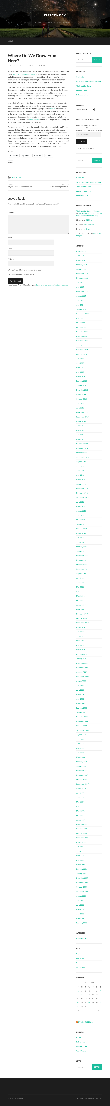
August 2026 (81, 251)
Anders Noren (91, 1098)
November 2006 (82, 829)
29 (78, 1007)
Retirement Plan (82, 95)
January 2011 (81, 605)
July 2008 (79, 739)
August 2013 (81, 511)
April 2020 (80, 372)
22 (78, 1003)
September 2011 (82, 569)
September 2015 (82, 497)
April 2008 (80, 753)
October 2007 (81, 779)
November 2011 (82, 560)
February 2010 (81, 654)
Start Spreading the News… (59, 185)
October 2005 (81, 887)
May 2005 (80, 909)
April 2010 (80, 645)
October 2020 (81, 354)
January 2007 (81, 820)
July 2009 (79, 685)
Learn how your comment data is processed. (52, 285)
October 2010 (81, 618)
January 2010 (81, 659)
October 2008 (81, 726)
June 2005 (80, 905)
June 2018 (80, 408)
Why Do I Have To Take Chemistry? (20, 185)
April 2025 (80, 287)
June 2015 (80, 502)
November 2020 (82, 350)
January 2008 (81, 766)
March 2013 (80, 520)
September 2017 (82, 417)
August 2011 (81, 573)
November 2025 (82, 278)
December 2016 (82, 444)
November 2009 (82, 667)
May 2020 (80, 367)
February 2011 (81, 600)
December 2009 (82, 663)
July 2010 (79, 632)
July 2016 (79, 466)
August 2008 (81, 735)
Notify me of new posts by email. (22, 275)
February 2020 (81, 381)
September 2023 (82, 314)
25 (89, 1003)
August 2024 (81, 296)
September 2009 (82, 676)
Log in (78, 954)
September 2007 (82, 784)
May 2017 (80, 430)
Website (11, 259)
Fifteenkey (55, 15)
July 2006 (79, 847)
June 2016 (80, 470)
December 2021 (82, 336)
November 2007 (82, 775)
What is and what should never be (88, 81)
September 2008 (82, 730)
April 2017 (80, 435)
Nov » (99, 1011)
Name (10, 237)
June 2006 (80, 851)
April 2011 (80, 591)
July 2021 (79, 345)
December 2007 (82, 771)
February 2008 (81, 762)
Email (10, 248)
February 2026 (81, 265)
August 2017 (81, 421)
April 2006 (80, 860)
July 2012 (79, 538)
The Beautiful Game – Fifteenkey (88, 211)
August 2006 (81, 842)
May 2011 (80, 587)
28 (100, 1003)
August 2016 (81, 462)
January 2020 (81, 385)
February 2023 (81, 327)
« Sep (79, 1011)
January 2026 (81, 269)
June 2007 (80, 797)
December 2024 (82, 291)
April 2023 (80, 318)
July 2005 (79, 900)
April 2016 (80, 475)
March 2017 (80, 439)
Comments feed (82, 963)
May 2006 (80, 856)
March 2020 (80, 376)
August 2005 (81, 896)
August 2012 (81, 533)
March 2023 (80, 323)
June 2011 (80, 582)
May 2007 (80, 802)
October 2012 (81, 529)
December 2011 (82, 555)
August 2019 (81, 394)
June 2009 (80, 690)
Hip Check (86, 229)
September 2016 (82, 457)
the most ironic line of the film (24, 74)
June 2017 (80, 426)
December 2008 (82, 717)
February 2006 (81, 869)
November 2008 (82, 721)
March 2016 (80, 479)
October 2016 (81, 453)
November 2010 (82, 614)
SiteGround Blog (85, 1022)
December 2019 (82, 390)
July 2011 (79, 578)
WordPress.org (81, 967)
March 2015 (80, 506)
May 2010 (80, 641)
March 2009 (80, 703)
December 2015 (82, 488)
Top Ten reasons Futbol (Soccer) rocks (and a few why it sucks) (89, 214)
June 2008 (80, 744)
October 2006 (81, 833)
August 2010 (81, 627)
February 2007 (81, 815)
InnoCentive (34, 119)
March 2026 (80, 260)
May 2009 (80, 694)
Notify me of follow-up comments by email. (26, 270)
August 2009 (81, 681)
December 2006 (82, 824)
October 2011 (81, 564)
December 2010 (82, 609)
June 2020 (80, 363)
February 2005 (81, 923)
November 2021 (82, 341)
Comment (12, 212)
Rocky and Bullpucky (84, 90)
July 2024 (79, 300)
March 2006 (80, 864)
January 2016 (81, 484)
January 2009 (81, 712)
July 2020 (79, 358)
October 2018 (81, 399)
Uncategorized (16, 177)
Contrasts (80, 77)
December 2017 (82, 412)
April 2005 (80, 914)
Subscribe (81, 141)
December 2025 (82, 273)
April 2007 (80, 806)
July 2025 (79, 282)
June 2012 (80, 542)
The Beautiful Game (83, 86)
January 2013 (81, 524)
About (10, 41)
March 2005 (80, 918)
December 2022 (82, 332)
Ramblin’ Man (89, 224)
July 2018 (79, 403)
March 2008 (80, 757)
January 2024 (81, 309)
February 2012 (81, 547)
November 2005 (82, 882)
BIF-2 (52, 108)
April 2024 (80, 305)
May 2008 (80, 748)
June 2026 (80, 256)
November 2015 (82, 493)
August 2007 (81, 788)
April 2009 (80, 699)
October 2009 (81, 672)
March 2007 (80, 811)
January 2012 (81, 551)
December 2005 (82, 878)
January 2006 (81, 873)
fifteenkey (28, 66)
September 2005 (82, 891)
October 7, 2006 (14, 66)
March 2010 (80, 650)
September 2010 (82, 623)
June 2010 (80, 636)
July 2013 (79, 515)
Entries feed (80, 958)
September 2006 (82, 838)
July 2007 (79, 793)
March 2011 (80, 596)
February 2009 (81, 708)
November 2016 (82, 448)
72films (89, 220)
